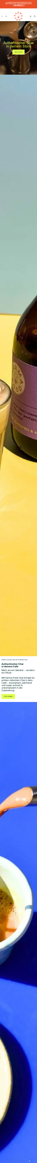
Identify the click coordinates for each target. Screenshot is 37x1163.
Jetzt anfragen (8, 696)
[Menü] (2, 16)
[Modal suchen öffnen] (6, 16)
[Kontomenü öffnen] (30, 16)
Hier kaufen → (19, 5)
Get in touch (18, 52)
